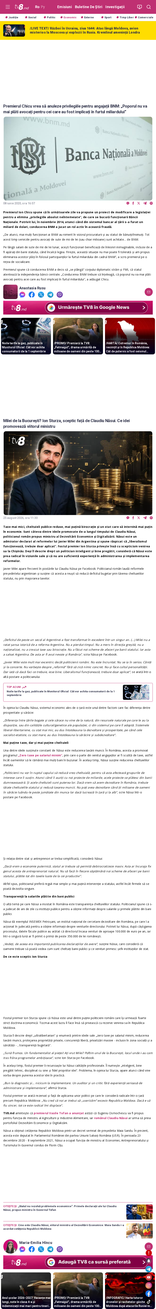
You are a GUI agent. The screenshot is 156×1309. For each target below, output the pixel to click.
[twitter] (138, 203)
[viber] (151, 203)
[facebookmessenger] (127, 203)
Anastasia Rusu (32, 288)
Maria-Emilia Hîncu (35, 1243)
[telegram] (145, 203)
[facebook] (133, 203)
